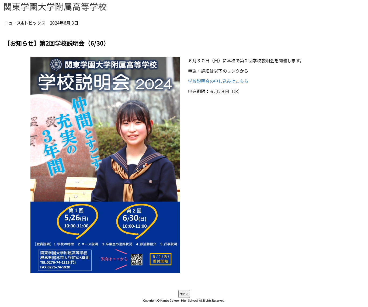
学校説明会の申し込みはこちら (218, 81)
